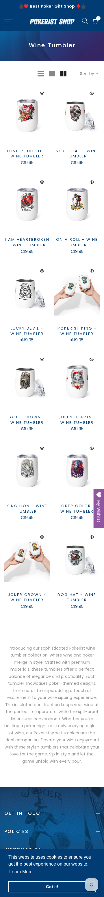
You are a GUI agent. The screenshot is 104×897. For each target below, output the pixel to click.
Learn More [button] (21, 871)
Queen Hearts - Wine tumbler (76, 419)
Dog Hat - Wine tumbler (76, 597)
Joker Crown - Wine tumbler (27, 597)
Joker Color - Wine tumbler (77, 508)
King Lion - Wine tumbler (27, 508)
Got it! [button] (52, 886)
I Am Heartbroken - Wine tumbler (27, 242)
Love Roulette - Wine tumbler (27, 153)
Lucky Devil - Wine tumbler (27, 331)
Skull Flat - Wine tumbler (77, 153)
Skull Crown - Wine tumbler (27, 419)
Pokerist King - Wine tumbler (76, 331)
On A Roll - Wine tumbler (77, 242)
